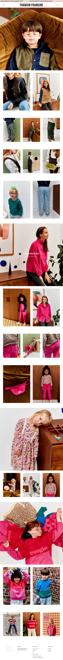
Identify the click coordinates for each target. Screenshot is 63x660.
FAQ (33, 651)
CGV (33, 653)
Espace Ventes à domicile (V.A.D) (38, 657)
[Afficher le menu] (4, 5)
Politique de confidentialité (37, 656)
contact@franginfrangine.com (22, 648)
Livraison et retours (36, 648)
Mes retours (35, 650)
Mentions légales (35, 654)
